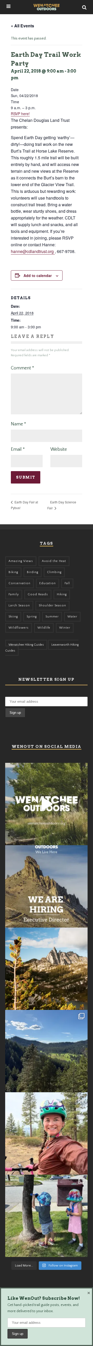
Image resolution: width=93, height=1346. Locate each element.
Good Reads (38, 594)
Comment (22, 368)
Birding (32, 572)
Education (47, 583)
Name (18, 424)
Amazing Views (21, 561)
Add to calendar (38, 275)
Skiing (13, 616)
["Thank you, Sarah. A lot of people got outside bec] (46, 1133)
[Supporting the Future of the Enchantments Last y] (46, 969)
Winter (64, 627)
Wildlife (43, 627)
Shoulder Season (52, 605)
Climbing (54, 572)
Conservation (19, 583)
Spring (32, 616)
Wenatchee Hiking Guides (26, 644)
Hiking (62, 594)
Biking (13, 572)
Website (58, 449)
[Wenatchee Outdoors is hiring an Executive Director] (46, 886)
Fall (67, 583)
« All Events (22, 26)
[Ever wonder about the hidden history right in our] (46, 1051)
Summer (52, 616)
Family (14, 594)
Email (18, 449)
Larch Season (19, 605)
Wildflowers (19, 627)
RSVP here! (20, 113)
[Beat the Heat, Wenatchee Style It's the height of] (46, 804)
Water (72, 616)
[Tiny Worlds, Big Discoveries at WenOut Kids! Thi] (46, 1216)
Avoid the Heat (54, 561)
